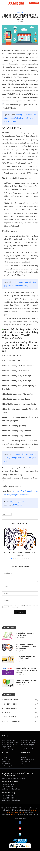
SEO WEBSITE (20, 12)
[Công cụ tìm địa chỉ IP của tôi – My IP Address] (8, 683)
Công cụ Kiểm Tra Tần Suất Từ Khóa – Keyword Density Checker (26, 670)
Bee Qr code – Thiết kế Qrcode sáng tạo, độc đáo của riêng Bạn (26, 647)
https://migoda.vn (17, 501)
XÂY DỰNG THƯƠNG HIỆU (21, 721)
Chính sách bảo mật (18, 812)
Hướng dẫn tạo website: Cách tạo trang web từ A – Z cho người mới (20, 457)
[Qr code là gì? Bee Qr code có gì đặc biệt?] (8, 636)
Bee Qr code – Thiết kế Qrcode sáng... (20, 553)
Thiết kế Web (6, 514)
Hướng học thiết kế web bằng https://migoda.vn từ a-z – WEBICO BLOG (20, 118)
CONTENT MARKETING (21, 700)
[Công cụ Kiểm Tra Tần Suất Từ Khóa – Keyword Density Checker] (8, 671)
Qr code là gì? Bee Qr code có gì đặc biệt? (26, 634)
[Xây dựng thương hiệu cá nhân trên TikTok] (8, 659)
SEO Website (17, 505)
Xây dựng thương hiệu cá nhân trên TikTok (25, 658)
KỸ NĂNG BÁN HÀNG (21, 708)
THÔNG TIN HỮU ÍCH (21, 717)
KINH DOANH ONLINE (21, 704)
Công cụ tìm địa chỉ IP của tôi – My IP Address (26, 681)
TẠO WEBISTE (34, 3)
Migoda (12, 814)
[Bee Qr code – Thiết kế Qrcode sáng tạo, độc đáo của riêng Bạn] (20, 539)
